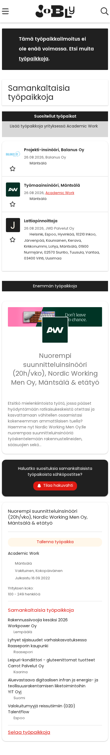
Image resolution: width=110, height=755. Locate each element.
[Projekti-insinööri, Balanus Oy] (13, 154)
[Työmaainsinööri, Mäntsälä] (13, 189)
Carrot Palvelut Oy (26, 666)
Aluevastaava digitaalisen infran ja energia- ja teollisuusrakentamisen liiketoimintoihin (53, 683)
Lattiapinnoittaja (41, 221)
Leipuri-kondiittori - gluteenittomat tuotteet (51, 660)
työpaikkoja (34, 59)
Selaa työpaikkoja (29, 732)
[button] (99, 49)
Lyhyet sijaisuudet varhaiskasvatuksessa (47, 640)
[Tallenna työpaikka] (13, 168)
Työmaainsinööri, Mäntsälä (52, 185)
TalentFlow (18, 712)
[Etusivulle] (55, 11)
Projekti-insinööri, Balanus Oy (54, 150)
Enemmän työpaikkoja (55, 286)
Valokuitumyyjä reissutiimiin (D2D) (41, 706)
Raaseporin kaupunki (28, 646)
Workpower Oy (22, 626)
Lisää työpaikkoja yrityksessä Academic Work (54, 126)
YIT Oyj (14, 692)
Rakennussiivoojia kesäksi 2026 (38, 620)
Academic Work (59, 192)
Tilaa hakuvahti (58, 485)
